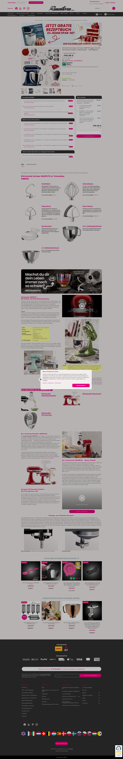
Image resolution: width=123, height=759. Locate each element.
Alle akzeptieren (81, 385)
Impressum (50, 383)
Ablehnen (45, 383)
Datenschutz (58, 383)
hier (78, 379)
